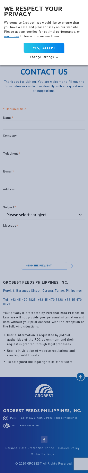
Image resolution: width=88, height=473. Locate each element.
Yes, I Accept (44, 48)
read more (11, 36)
